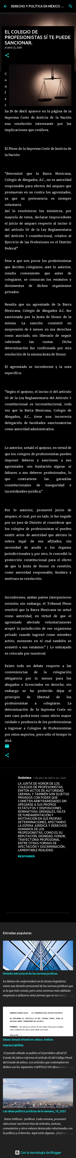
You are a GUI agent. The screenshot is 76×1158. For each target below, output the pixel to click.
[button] (7, 55)
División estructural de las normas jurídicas (30, 973)
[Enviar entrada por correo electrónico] (7, 747)
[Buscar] (70, 6)
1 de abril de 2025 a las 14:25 (49, 777)
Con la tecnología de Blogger (40, 1152)
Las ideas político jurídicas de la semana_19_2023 (34, 1111)
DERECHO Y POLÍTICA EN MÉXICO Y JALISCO (43, 6)
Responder (26, 856)
